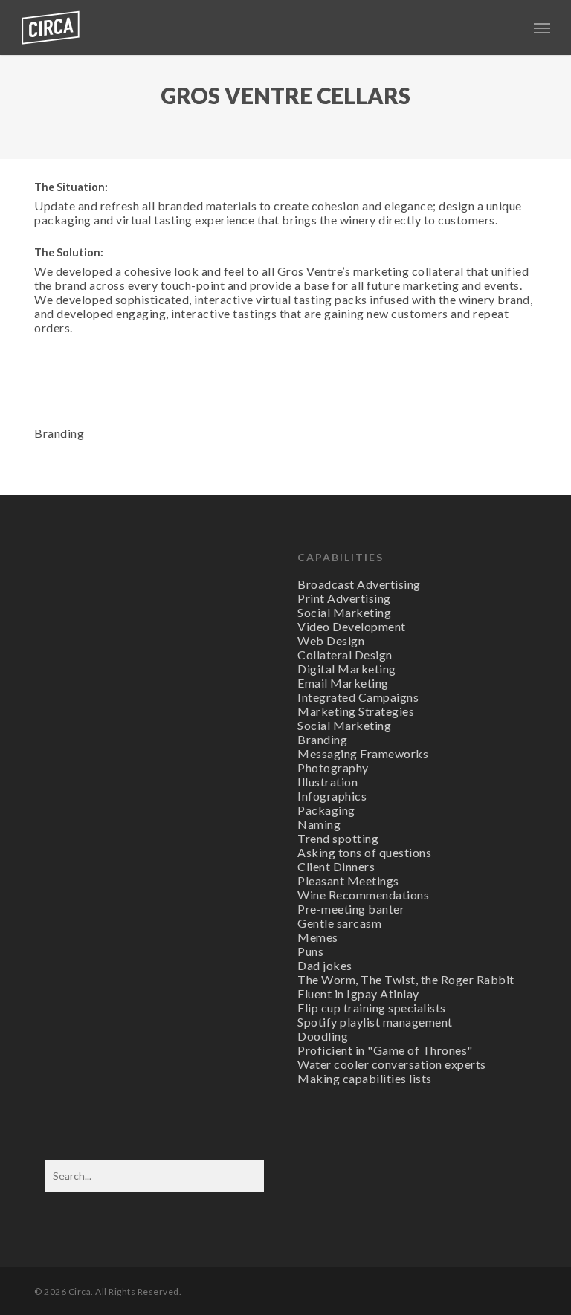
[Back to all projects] (43, 99)
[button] (542, 27)
